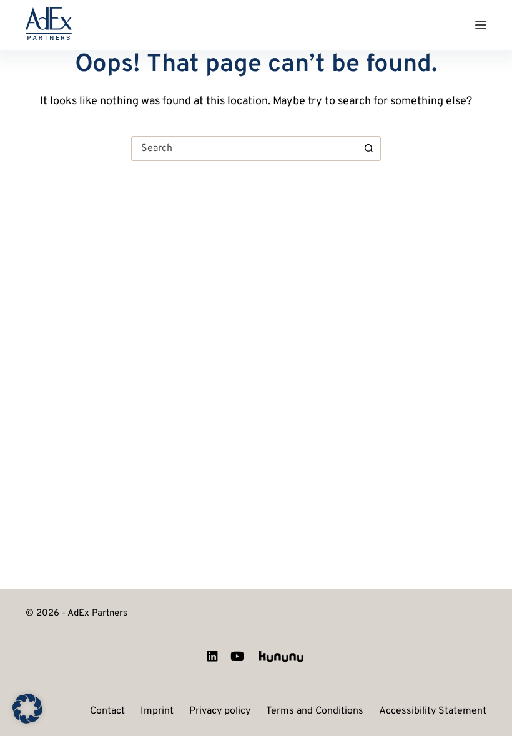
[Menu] (480, 25)
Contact (107, 711)
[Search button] (368, 148)
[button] (27, 708)
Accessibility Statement (432, 711)
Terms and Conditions (314, 711)
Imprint (157, 711)
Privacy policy (219, 711)
